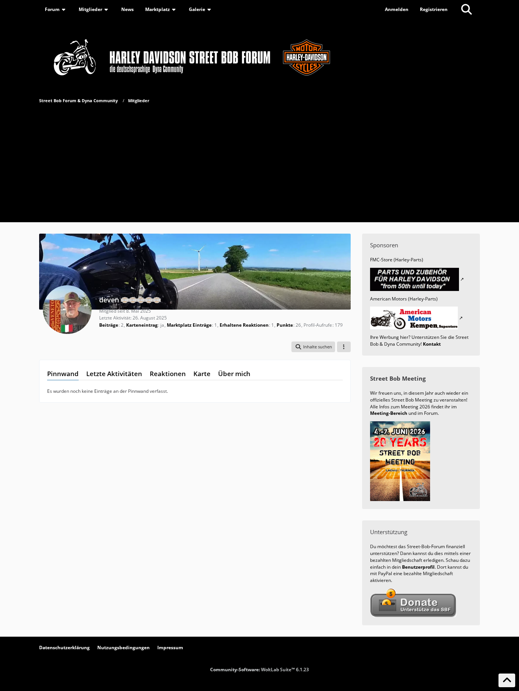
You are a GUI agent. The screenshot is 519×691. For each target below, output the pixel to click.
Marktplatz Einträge (189, 325)
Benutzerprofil (418, 567)
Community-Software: (259, 669)
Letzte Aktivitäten (114, 373)
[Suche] (466, 9)
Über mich (234, 373)
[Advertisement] (259, 161)
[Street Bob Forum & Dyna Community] (259, 56)
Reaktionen (168, 373)
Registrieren (434, 9)
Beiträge (108, 325)
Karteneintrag (142, 325)
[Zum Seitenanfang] (506, 680)
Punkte (285, 325)
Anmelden (396, 9)
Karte (201, 373)
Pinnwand (63, 373)
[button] (313, 347)
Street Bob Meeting (398, 378)
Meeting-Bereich (388, 413)
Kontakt (432, 344)
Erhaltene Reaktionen (244, 325)
